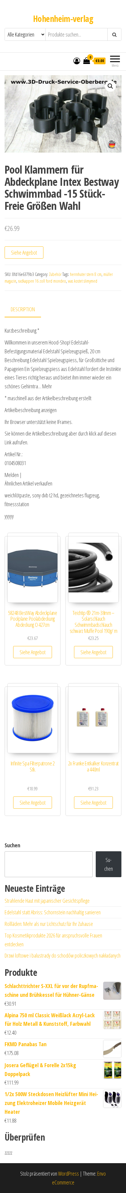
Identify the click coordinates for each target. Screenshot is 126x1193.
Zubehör (55, 274)
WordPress (68, 1173)
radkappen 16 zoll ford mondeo (42, 281)
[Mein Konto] (76, 60)
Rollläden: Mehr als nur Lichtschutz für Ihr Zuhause (49, 923)
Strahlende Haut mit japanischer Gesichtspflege (47, 900)
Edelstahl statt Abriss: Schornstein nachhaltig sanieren (53, 912)
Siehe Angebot (24, 252)
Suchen (12, 845)
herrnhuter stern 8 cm (86, 274)
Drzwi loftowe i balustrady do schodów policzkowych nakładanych (62, 955)
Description (23, 309)
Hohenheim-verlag (63, 18)
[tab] (27, 309)
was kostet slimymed (82, 281)
